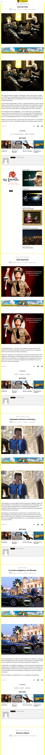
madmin (15, 9)
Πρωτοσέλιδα (26, 4)
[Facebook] (34, 126)
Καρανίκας (22, 374)
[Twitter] (42, 126)
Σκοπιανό (28, 374)
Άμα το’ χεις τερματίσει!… (14, 151)
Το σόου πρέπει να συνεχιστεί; (37, 151)
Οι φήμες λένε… (26, 189)
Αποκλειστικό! (4, 151)
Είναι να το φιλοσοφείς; (27, 151)
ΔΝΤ (11, 134)
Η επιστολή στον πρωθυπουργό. (30, 228)
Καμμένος (16, 688)
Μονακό (22, 688)
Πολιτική (21, 4)
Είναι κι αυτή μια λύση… (28, 247)
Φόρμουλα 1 (28, 688)
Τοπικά (27, 416)
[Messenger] (38, 126)
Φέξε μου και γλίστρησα (28, 208)
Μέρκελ (26, 134)
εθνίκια (16, 374)
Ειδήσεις (17, 4)
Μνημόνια (32, 134)
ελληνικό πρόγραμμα (18, 134)
